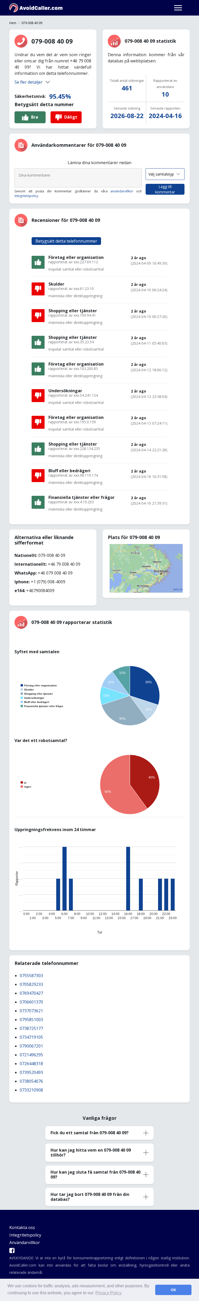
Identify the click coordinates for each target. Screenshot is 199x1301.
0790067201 (31, 1046)
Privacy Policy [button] (108, 1293)
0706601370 (31, 1002)
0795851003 (31, 1019)
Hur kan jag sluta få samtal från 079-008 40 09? (95, 1174)
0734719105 (31, 1037)
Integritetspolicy (26, 196)
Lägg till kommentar (165, 189)
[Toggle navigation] (178, 8)
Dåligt (70, 117)
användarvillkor (121, 191)
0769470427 (31, 993)
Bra (34, 117)
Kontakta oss (22, 1227)
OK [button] (173, 1290)
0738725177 (31, 1028)
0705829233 (31, 984)
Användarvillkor (24, 1242)
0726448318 (31, 1063)
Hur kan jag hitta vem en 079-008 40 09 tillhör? (91, 1152)
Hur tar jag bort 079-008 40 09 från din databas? (90, 1196)
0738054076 (31, 1081)
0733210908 (31, 1090)
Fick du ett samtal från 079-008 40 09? (90, 1133)
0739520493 (31, 1072)
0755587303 (31, 975)
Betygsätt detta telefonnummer (66, 241)
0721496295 (31, 1055)
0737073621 (31, 1011)
